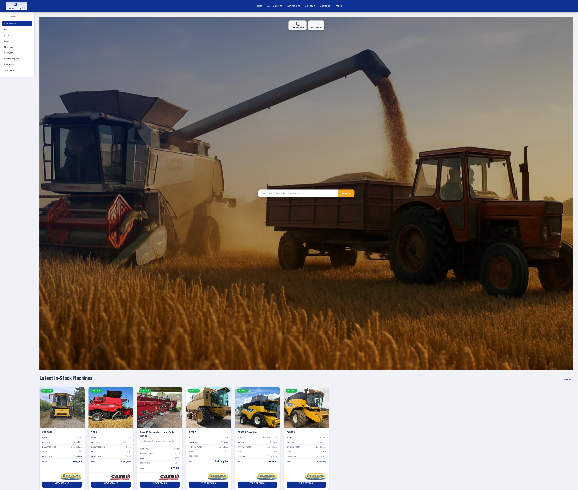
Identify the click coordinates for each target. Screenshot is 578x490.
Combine (292, 16)
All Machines (274, 6)
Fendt (6, 41)
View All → (568, 379)
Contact (310, 6)
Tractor (372, 16)
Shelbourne (9, 70)
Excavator (308, 16)
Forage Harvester (325, 16)
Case (6, 35)
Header (358, 16)
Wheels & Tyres (400, 15)
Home (259, 6)
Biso (6, 29)
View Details (62, 483)
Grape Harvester (342, 16)
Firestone (8, 47)
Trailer (386, 16)
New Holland (9, 64)
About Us (325, 6)
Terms (339, 6)
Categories (293, 6)
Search (346, 193)
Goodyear (8, 52)
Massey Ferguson (11, 58)
